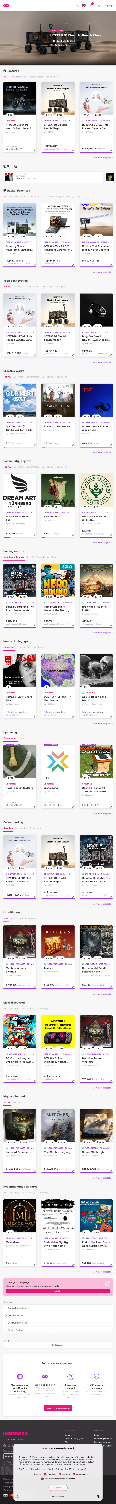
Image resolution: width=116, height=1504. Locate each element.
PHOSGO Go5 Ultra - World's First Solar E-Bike (19, 128)
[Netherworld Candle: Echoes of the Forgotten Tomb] (96, 941)
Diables (48, 968)
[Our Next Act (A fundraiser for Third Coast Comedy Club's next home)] (19, 400)
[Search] (78, 5)
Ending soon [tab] (61, 286)
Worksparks (51, 787)
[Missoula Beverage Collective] (96, 490)
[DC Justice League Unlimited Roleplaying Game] (19, 1031)
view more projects (102, 157)
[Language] (84, 5)
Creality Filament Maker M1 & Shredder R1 (19, 250)
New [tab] (22, 738)
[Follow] (8, 687)
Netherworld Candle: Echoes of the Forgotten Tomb (95, 971)
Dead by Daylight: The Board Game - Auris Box (20, 610)
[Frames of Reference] (57, 400)
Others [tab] (54, 557)
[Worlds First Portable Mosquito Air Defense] (96, 219)
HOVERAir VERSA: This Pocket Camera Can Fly (95, 128)
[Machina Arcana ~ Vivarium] (19, 941)
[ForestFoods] (57, 490)
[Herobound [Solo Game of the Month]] (57, 580)
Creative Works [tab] (35, 77)
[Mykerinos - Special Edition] (96, 580)
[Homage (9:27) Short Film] (19, 670)
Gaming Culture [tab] (52, 77)
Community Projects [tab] (54, 196)
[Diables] (57, 941)
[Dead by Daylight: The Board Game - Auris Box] (19, 580)
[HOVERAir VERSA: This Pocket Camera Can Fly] (96, 98)
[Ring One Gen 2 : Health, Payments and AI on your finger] (96, 310)
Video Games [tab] (42, 557)
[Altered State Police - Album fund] (96, 400)
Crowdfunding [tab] (32, 286)
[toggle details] (36, 151)
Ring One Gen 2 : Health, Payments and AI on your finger (96, 340)
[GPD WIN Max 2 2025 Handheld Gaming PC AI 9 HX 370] (57, 219)
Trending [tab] (8, 828)
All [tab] (5, 77)
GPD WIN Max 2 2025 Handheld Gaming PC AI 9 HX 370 (57, 250)
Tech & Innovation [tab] (17, 77)
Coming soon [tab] (10, 738)
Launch (57, 1291)
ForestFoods (52, 516)
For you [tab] (7, 286)
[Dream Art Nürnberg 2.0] (19, 490)
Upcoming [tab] (18, 286)
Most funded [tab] (21, 828)
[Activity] (91, 5)
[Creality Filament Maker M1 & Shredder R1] (19, 219)
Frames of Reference (57, 426)
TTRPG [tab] (30, 557)
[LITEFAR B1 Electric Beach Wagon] (57, 98)
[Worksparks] (57, 761)
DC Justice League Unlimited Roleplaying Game (19, 1061)
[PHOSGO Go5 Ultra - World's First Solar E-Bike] (19, 98)
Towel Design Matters (19, 787)
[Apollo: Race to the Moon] (96, 670)
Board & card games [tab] (14, 557)
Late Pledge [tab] (47, 286)
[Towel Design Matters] (19, 761)
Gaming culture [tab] (73, 196)
